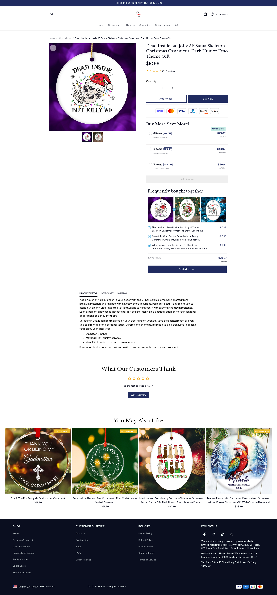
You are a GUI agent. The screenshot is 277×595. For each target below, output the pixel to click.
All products (65, 38)
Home (52, 38)
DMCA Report (47, 586)
